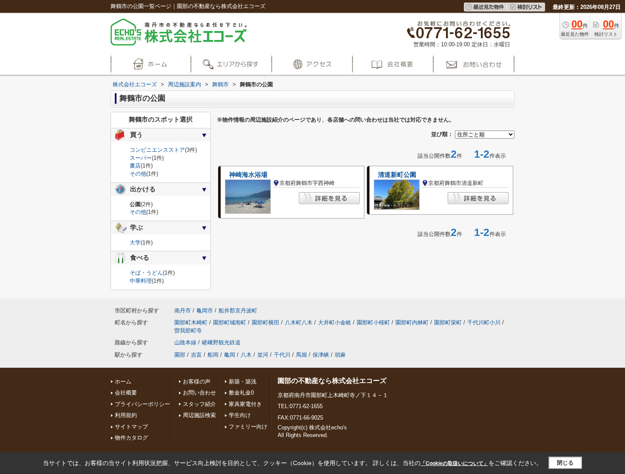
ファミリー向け (248, 426)
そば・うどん (146, 273)
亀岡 (229, 355)
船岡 (213, 355)
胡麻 (340, 355)
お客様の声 (196, 381)
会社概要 (126, 392)
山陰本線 (185, 342)
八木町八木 (298, 322)
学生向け (240, 415)
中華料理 (141, 281)
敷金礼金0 (241, 392)
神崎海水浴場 (248, 174)
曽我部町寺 (188, 330)
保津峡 (320, 355)
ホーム (123, 381)
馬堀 (301, 355)
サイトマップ (131, 426)
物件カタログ (131, 437)
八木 (246, 355)
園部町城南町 (229, 322)
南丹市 (182, 310)
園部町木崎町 (190, 322)
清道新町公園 (397, 174)
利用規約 (126, 415)
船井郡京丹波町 (238, 310)
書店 (135, 165)
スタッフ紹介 (199, 404)
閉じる (565, 463)
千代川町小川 (483, 322)
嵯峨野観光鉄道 (221, 342)
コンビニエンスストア (157, 150)
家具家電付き (245, 404)
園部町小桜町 (373, 322)
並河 (262, 355)
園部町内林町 (412, 322)
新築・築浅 (242, 381)
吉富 (196, 355)
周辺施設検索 (199, 415)
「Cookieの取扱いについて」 (454, 463)
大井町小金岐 (334, 322)
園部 (179, 355)
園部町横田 (265, 322)
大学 (135, 242)
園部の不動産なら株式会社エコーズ (332, 380)
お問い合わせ (199, 392)
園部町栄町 (448, 322)
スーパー (141, 158)
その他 (138, 173)
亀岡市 (204, 310)
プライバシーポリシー (142, 404)
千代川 (282, 355)
